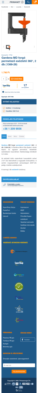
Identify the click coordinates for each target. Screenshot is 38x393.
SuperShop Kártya (9, 207)
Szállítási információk (27, 225)
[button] (6, 78)
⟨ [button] (3, 46)
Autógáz (5, 344)
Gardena (4, 145)
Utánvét (5, 216)
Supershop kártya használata (12, 92)
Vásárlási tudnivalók (27, 222)
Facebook (27, 339)
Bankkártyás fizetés (9, 213)
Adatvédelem (24, 213)
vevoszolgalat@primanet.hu (15, 185)
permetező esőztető (23, 145)
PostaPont (6, 210)
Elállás (22, 231)
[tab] (4, 136)
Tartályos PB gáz (8, 341)
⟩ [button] (34, 46)
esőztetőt (15, 169)
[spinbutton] (4, 78)
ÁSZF (22, 210)
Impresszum (24, 207)
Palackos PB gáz (8, 338)
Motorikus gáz (7, 347)
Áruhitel (23, 228)
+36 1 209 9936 (12, 128)
